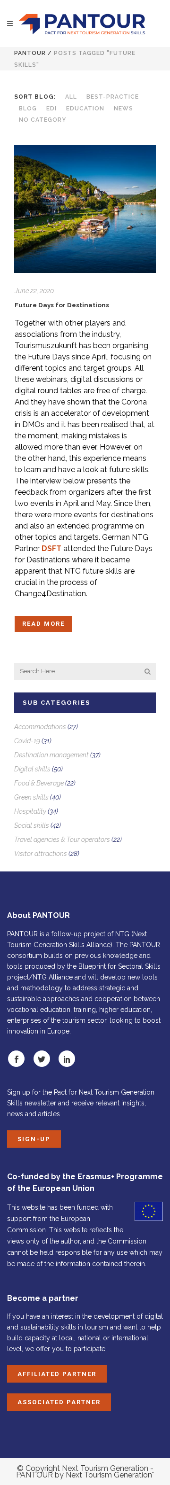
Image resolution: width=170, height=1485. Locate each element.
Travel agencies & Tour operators (62, 839)
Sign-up (34, 1139)
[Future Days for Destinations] (85, 209)
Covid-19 (27, 741)
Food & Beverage (39, 783)
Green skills (31, 797)
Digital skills (32, 769)
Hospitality (30, 811)
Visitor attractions (40, 853)
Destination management (51, 755)
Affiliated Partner (56, 1373)
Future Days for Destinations (62, 305)
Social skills (31, 825)
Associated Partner (59, 1402)
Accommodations (40, 727)
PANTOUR (30, 53)
